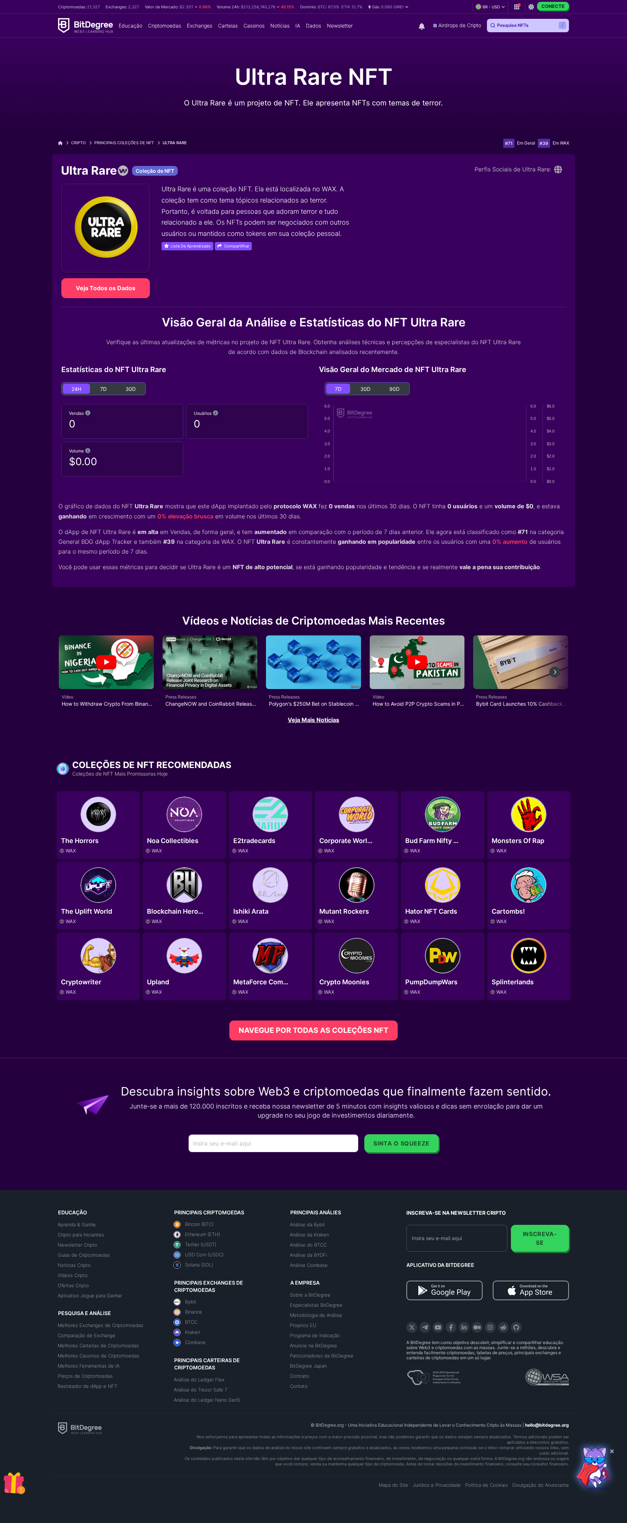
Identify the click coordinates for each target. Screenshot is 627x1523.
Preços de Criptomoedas (85, 1376)
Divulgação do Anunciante (540, 1485)
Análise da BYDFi (308, 1255)
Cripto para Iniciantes (81, 1235)
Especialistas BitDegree (316, 1305)
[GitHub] (516, 1327)
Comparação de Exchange (86, 1335)
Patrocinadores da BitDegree (321, 1356)
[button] (388, 7)
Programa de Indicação (315, 1335)
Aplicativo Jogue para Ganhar (90, 1295)
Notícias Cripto (74, 1265)
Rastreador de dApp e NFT (87, 1386)
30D (131, 389)
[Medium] (477, 1327)
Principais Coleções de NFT (124, 142)
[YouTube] (438, 1327)
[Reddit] (503, 1327)
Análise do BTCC (308, 1245)
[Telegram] (424, 1327)
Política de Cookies (486, 1485)
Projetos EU (303, 1325)
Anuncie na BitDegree (313, 1345)
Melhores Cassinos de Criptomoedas (98, 1356)
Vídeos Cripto (73, 1275)
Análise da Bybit (307, 1224)
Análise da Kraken (309, 1235)
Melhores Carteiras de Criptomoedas (98, 1345)
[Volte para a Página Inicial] (63, 143)
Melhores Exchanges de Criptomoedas (100, 1325)
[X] (411, 1327)
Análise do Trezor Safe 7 (200, 1390)
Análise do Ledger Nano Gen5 (207, 1400)
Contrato (299, 1376)
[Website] (558, 169)
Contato (299, 1386)
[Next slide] (555, 672)
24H (76, 389)
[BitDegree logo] (80, 1428)
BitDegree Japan (308, 1366)
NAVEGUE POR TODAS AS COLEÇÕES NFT (313, 1030)
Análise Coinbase (309, 1265)
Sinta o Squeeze (401, 1143)
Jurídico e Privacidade (437, 1485)
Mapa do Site (393, 1485)
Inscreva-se (540, 1238)
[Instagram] (490, 1327)
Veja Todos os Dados (105, 288)
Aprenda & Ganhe (77, 1224)
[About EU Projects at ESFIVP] (433, 1375)
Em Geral (526, 143)
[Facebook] (451, 1327)
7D (103, 389)
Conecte (553, 6)
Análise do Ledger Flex (199, 1379)
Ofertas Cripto (73, 1285)
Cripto (78, 142)
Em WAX (561, 143)
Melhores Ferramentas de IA (88, 1366)
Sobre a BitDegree (310, 1295)
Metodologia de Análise (316, 1315)
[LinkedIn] (464, 1327)
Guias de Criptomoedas (84, 1255)
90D (394, 389)
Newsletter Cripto (77, 1245)
